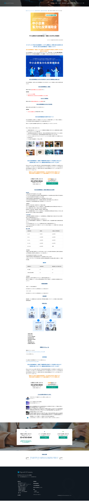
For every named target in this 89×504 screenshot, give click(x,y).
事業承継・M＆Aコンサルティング (22, 486)
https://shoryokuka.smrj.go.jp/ (31, 361)
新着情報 (59, 3)
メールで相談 (44, 437)
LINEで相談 (63, 437)
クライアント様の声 (36, 492)
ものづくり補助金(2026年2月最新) (36, 401)
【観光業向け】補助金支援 (21, 490)
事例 (83, 3)
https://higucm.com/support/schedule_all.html (34, 351)
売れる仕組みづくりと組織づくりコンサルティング (24, 484)
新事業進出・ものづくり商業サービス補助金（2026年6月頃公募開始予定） (42, 416)
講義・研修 (19, 492)
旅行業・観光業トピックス (78, 3)
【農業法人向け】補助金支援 (21, 487)
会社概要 (56, 3)
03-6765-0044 (37, 181)
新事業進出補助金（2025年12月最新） (36, 411)
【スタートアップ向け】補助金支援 (22, 491)
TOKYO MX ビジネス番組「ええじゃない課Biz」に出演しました (40, 397)
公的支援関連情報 (70, 3)
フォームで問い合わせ (52, 183)
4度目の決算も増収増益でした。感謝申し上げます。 (33, 458)
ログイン (70, 495)
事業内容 (52, 3)
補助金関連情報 (64, 3)
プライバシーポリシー (37, 494)
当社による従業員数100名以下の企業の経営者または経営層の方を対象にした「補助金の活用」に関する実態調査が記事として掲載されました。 (46, 407)
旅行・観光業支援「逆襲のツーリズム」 (23, 485)
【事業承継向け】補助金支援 (21, 489)
